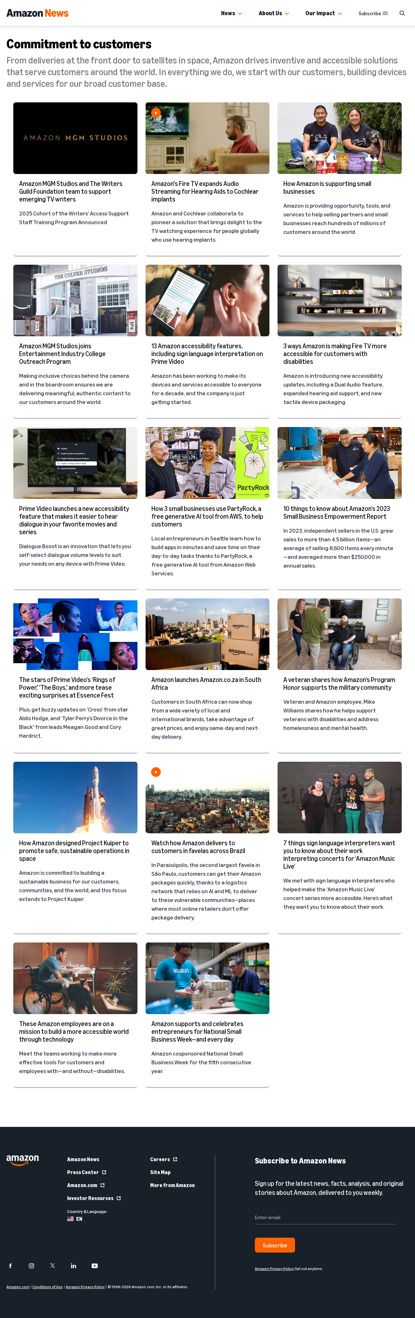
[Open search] (402, 12)
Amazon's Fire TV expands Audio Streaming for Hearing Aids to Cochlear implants (204, 191)
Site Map (160, 1172)
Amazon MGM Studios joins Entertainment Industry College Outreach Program (62, 353)
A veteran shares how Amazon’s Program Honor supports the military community (339, 683)
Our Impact (320, 13)
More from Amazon (172, 1185)
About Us (270, 13)
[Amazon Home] (37, 13)
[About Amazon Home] (22, 1160)
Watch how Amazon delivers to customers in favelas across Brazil (198, 846)
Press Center (83, 1172)
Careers (160, 1159)
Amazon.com (82, 1185)
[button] (240, 14)
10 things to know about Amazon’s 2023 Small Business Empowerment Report (336, 512)
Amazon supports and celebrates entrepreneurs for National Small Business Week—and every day (197, 1031)
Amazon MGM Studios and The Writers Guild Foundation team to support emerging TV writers (71, 191)
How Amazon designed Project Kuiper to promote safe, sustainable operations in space (74, 850)
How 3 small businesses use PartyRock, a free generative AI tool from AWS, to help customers (207, 516)
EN (79, 1219)
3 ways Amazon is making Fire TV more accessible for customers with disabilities (335, 353)
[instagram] (35, 1266)
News (228, 13)
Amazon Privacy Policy (85, 1286)
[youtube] (99, 1266)
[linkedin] (78, 1266)
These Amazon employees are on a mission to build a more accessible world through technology (74, 1031)
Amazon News (83, 1159)
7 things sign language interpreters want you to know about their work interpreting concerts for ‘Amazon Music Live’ (339, 854)
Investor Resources (90, 1198)
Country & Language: (87, 1211)
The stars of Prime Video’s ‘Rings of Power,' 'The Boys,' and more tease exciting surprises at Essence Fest (67, 687)
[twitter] (57, 1266)
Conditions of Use (47, 1286)
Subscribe (370, 13)
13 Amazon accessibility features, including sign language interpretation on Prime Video (207, 353)
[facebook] (14, 1266)
